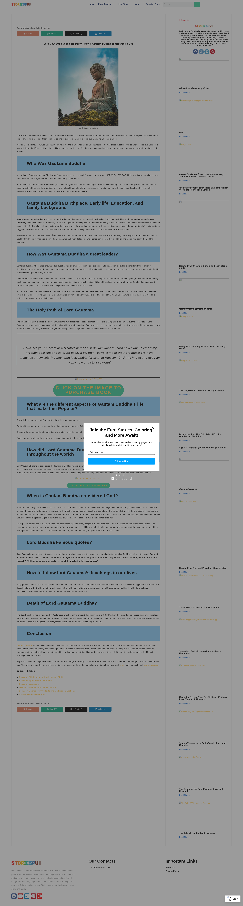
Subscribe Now (121, 461)
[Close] (152, 427)
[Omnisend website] (121, 477)
